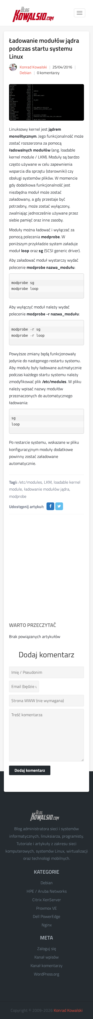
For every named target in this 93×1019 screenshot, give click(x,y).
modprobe (17, 496)
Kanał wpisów (46, 957)
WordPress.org (46, 974)
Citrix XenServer (46, 900)
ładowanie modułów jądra (46, 489)
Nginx (47, 925)
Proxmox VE (46, 908)
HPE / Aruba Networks (47, 891)
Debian (25, 73)
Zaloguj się (46, 948)
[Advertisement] (46, 568)
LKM (48, 482)
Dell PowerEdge (46, 916)
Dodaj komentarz (29, 770)
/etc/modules (30, 482)
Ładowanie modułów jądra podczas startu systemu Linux (44, 48)
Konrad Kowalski (68, 1010)
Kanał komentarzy (46, 965)
